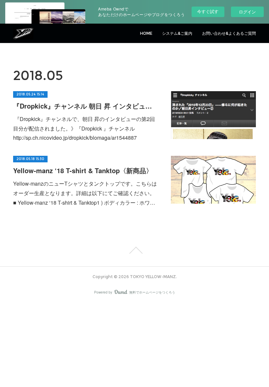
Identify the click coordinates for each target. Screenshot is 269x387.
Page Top (134, 250)
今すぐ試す (207, 11)
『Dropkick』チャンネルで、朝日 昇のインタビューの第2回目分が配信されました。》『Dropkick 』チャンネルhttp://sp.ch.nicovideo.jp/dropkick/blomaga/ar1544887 (84, 128)
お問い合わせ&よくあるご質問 (229, 33)
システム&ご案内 (177, 33)
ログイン (247, 12)
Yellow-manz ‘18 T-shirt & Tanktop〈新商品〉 (83, 170)
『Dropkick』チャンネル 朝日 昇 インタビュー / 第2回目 (85, 106)
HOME (146, 33)
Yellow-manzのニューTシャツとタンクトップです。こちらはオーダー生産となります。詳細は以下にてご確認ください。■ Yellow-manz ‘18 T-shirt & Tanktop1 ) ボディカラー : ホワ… (85, 193)
